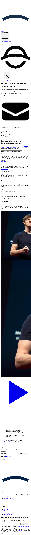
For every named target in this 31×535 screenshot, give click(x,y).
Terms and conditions (8, 514)
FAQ (4, 510)
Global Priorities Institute (9, 441)
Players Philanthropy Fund (23, 526)
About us (5, 509)
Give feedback (6, 512)
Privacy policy (6, 513)
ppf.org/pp (19, 530)
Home (2, 80)
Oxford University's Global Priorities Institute (14, 146)
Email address (4, 95)
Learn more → (4, 161)
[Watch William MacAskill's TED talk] (15, 407)
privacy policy (8, 456)
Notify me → (17, 127)
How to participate (5, 41)
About (10, 41)
